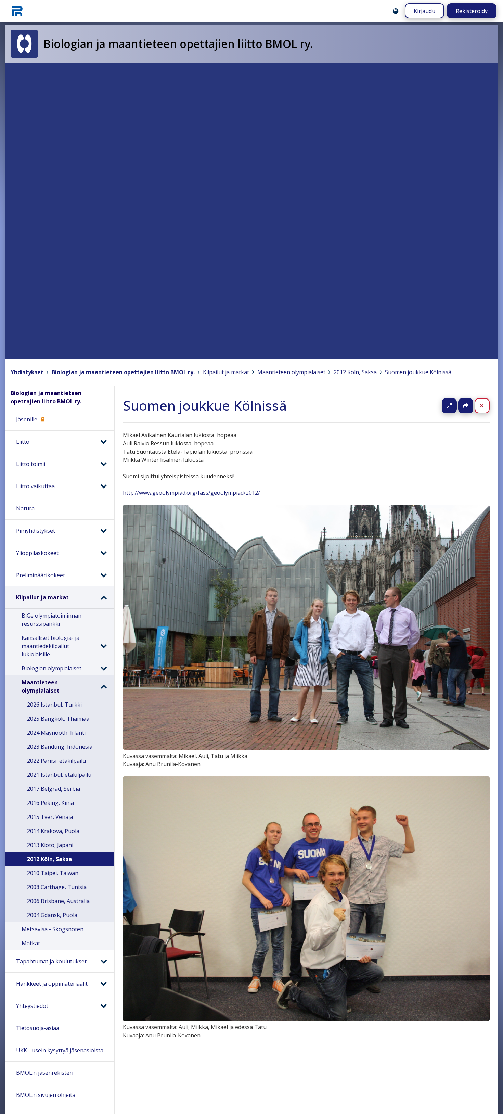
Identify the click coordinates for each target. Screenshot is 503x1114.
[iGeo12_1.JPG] (306, 747)
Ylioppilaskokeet (37, 553)
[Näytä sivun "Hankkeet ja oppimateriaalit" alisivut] (103, 984)
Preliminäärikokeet (40, 575)
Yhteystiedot (32, 1006)
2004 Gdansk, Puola (52, 915)
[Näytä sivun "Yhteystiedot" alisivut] (103, 1006)
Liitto (22, 441)
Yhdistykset (27, 372)
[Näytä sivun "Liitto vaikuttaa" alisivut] (103, 486)
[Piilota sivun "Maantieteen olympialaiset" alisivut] (103, 686)
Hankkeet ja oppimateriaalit (52, 983)
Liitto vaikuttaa (35, 486)
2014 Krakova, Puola (53, 831)
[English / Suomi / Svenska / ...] (395, 10)
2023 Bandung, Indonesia (59, 746)
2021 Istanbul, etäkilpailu (59, 774)
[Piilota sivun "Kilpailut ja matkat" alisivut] (103, 597)
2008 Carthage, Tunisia (57, 887)
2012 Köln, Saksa (355, 372)
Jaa (465, 405)
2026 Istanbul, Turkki (54, 704)
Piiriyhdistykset (35, 530)
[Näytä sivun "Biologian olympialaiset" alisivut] (103, 668)
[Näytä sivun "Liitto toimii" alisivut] (103, 464)
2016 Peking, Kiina (50, 803)
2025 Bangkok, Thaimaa (58, 718)
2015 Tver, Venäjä (50, 817)
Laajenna (456, 405)
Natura (25, 508)
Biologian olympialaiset (51, 668)
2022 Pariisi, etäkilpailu (56, 760)
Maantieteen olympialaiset (291, 372)
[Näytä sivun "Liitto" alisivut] (103, 442)
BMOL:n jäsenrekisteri (44, 1072)
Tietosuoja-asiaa (37, 1028)
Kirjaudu (424, 11)
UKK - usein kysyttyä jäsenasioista (59, 1050)
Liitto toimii (30, 464)
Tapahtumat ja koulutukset (51, 961)
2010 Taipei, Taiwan (52, 873)
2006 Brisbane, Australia (58, 901)
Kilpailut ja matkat (226, 372)
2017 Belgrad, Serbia (53, 789)
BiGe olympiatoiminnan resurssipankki (51, 620)
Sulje (487, 405)
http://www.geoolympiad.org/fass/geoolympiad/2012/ (191, 492)
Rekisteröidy (472, 11)
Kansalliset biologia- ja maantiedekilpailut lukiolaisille (50, 646)
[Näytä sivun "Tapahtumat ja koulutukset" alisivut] (103, 961)
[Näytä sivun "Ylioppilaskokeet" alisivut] (103, 553)
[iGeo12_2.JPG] (306, 1019)
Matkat (31, 943)
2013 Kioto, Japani (50, 845)
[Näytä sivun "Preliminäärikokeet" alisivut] (103, 575)
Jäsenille (26, 419)
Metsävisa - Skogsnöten (52, 929)
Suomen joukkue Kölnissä (418, 372)
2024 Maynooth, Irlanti (56, 732)
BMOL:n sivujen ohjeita (45, 1095)
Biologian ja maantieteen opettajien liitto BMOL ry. (123, 372)
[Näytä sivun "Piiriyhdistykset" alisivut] (103, 531)
